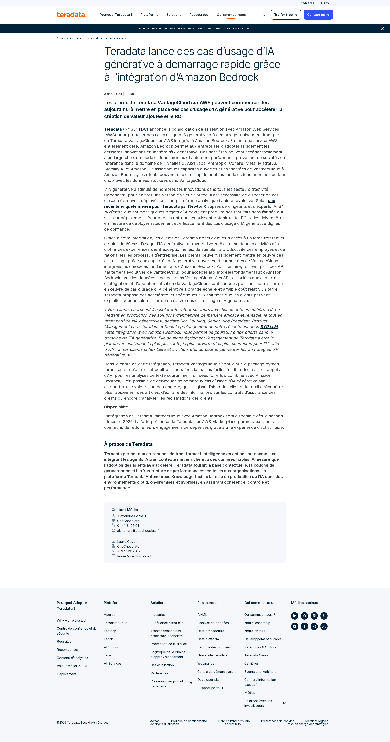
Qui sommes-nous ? (259, 615)
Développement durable (263, 639)
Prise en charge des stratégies (307, 724)
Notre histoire (254, 631)
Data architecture (210, 631)
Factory (110, 631)
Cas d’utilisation (162, 665)
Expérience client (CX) (168, 623)
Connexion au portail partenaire (167, 683)
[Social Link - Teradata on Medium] (314, 616)
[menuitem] (263, 14)
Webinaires (205, 663)
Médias (249, 693)
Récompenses (68, 650)
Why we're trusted (71, 620)
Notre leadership (257, 623)
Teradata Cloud (115, 623)
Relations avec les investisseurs (258, 703)
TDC (142, 129)
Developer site (208, 680)
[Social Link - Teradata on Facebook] (304, 626)
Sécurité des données (214, 647)
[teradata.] (72, 14)
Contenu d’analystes (72, 658)
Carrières (251, 663)
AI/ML (202, 615)
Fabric (109, 639)
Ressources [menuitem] (199, 15)
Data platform (208, 639)
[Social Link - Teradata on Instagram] (314, 626)
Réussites (64, 641)
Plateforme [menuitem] (149, 15)
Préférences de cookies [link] (277, 721)
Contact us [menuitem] (316, 15)
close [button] (382, 28)
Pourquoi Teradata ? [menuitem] (116, 15)
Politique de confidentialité (189, 721)
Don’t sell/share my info (234, 721)
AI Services (112, 663)
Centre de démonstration (216, 671)
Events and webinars (260, 671)
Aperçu (109, 615)
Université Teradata (212, 655)
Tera (107, 655)
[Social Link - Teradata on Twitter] (324, 616)
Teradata (113, 129)
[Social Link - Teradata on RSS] (324, 626)
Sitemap (154, 721)
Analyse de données (213, 623)
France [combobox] (325, 2)
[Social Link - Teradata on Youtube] (294, 626)
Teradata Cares (256, 655)
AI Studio (111, 647)
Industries (158, 615)
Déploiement (66, 674)
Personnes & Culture (260, 647)
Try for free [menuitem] (283, 15)
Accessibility (233, 724)
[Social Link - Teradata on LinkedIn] (294, 616)
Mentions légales (317, 721)
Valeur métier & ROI (72, 666)
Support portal (208, 688)
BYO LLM (269, 326)
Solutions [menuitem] (174, 15)
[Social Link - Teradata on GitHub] (304, 616)
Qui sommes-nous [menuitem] (231, 15)
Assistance (307, 2)
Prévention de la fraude (169, 644)
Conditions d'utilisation (164, 724)
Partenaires (159, 673)
